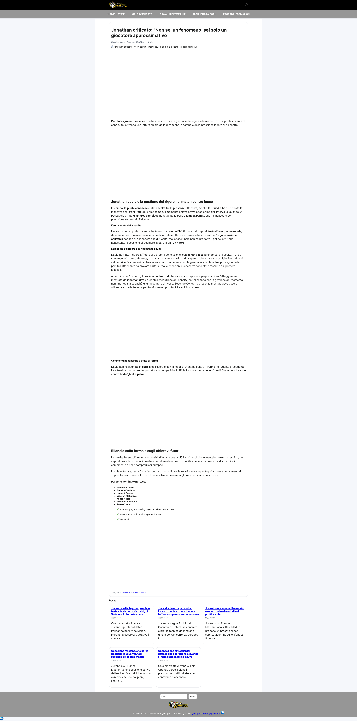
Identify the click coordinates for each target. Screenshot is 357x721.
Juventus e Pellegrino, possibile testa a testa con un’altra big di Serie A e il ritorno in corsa (130, 611)
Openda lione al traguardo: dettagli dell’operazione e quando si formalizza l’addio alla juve (178, 653)
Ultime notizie (116, 14)
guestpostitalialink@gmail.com (206, 713)
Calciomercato (142, 14)
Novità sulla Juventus (137, 592)
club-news (124, 592)
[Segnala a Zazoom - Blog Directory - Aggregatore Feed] (222, 713)
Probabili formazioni (236, 14)
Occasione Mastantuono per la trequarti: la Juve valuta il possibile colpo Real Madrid (129, 653)
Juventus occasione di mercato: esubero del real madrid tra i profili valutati (224, 611)
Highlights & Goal (204, 14)
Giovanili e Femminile (173, 14)
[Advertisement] (178, 83)
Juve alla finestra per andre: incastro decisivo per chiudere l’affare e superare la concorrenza (178, 611)
